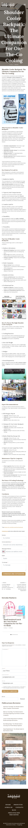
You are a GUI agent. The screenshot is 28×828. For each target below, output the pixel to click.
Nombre (4, 535)
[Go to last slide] (4, 617)
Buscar (3, 696)
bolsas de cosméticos (9, 527)
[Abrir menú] (25, 4)
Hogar (8, 804)
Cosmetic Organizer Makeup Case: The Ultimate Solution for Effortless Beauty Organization (21, 586)
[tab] (10, 634)
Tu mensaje (4, 562)
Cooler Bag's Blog (14, 8)
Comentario (5, 649)
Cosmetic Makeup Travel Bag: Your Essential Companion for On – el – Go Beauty (7, 586)
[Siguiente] (24, 617)
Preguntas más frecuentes (14, 814)
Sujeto (3, 555)
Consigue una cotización (13, 574)
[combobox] (4, 551)
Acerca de (8, 807)
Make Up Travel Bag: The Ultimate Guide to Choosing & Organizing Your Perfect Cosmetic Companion (13, 713)
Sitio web (3, 680)
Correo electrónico (6, 542)
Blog (14, 810)
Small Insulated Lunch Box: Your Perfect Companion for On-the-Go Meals (13, 622)
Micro (12, 64)
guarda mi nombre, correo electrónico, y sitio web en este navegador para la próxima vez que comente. (14, 687)
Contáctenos (5, 531)
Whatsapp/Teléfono (6, 548)
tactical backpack (19, 527)
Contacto (19, 807)
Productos (18, 804)
